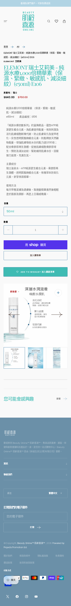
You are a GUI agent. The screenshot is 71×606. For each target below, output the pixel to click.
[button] (5, 21)
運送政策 (8, 562)
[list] (35, 315)
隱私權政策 (43, 555)
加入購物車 (35, 255)
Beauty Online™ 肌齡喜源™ (31, 543)
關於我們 (8, 555)
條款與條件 (24, 555)
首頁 (6, 46)
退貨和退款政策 (26, 562)
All (18, 46)
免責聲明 (59, 555)
